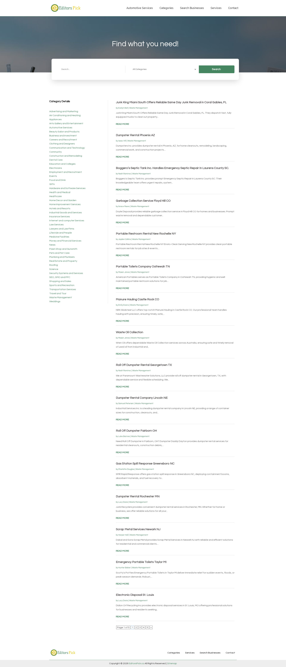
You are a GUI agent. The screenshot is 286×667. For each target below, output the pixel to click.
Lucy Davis (123, 502)
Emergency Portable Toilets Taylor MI (141, 562)
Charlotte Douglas (126, 469)
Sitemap (172, 663)
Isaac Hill (122, 141)
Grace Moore (123, 206)
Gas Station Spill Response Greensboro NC (145, 463)
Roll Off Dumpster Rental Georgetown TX (144, 364)
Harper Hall (123, 535)
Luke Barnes (124, 436)
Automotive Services (139, 8)
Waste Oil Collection (129, 332)
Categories (166, 8)
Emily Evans (123, 305)
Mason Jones (124, 272)
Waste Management (138, 108)
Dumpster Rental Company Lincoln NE (142, 397)
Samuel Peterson (126, 403)
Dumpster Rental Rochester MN (138, 496)
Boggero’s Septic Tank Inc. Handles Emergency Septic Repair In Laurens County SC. (172, 168)
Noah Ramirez (124, 174)
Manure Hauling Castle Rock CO (137, 299)
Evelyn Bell (123, 108)
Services (216, 8)
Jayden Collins (124, 239)
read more (122, 124)
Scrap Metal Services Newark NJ (138, 529)
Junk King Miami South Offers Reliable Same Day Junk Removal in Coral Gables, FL (171, 102)
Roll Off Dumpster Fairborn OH (136, 430)
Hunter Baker (124, 568)
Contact (233, 8)
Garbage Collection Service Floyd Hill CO (143, 200)
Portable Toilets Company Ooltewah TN (143, 266)
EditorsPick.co (136, 663)
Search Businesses (192, 8)
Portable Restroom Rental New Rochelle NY (146, 233)
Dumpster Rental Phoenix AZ (135, 135)
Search (216, 69)
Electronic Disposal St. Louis (135, 594)
